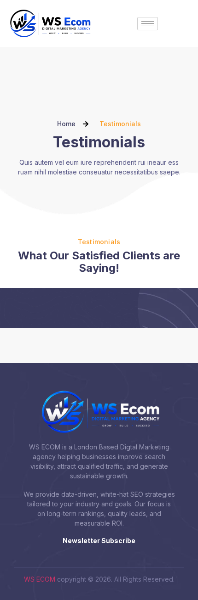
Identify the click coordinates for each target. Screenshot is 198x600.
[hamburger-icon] (147, 23)
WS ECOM (39, 579)
